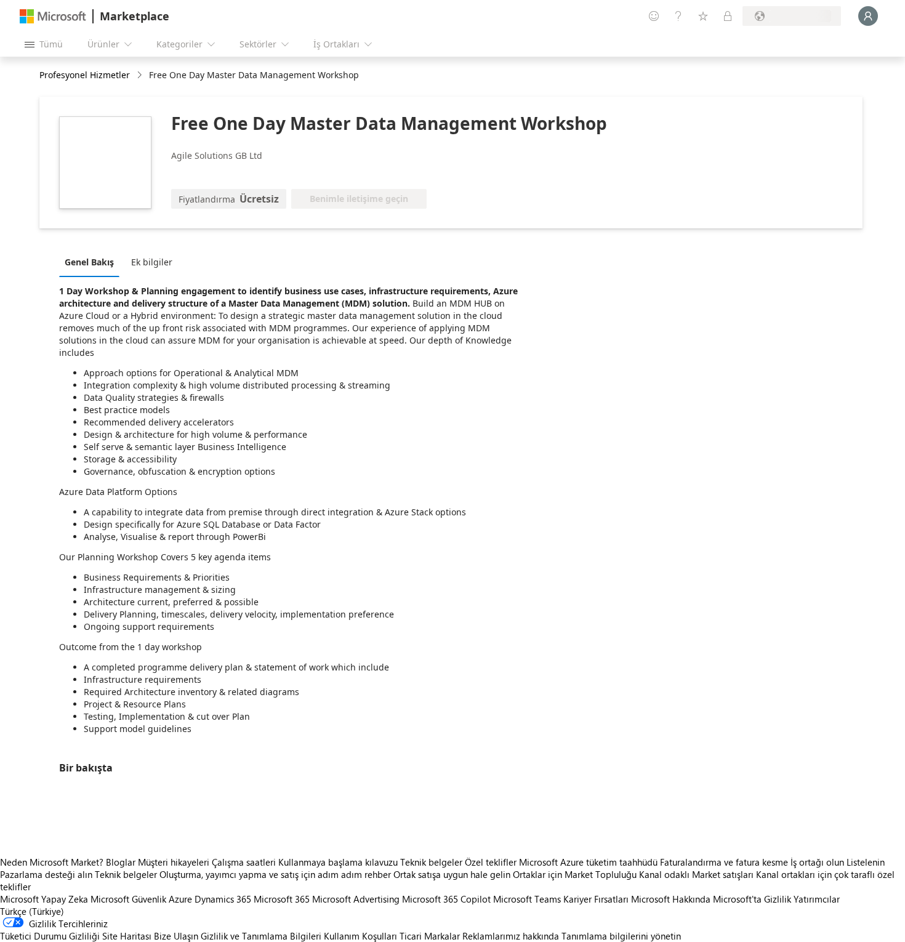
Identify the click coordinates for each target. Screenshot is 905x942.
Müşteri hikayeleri (173, 862)
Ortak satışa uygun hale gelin (451, 874)
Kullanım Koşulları (360, 936)
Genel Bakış (89, 262)
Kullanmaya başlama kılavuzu (338, 862)
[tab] (92, 261)
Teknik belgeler (431, 862)
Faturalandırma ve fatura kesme (724, 862)
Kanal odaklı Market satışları (696, 874)
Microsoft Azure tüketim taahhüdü (589, 862)
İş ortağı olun (817, 862)
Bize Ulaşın (176, 936)
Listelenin (866, 862)
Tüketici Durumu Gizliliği (50, 936)
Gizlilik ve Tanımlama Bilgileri (261, 936)
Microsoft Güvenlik (128, 899)
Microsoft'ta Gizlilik (752, 899)
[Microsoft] (53, 16)
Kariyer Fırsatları (596, 899)
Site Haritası (126, 936)
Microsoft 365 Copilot (446, 899)
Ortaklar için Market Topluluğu (575, 874)
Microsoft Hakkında (670, 899)
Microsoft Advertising (356, 899)
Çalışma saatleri (244, 862)
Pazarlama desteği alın (46, 874)
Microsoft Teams (527, 899)
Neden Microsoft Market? (51, 862)
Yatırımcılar (817, 899)
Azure (180, 899)
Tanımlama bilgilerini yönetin (621, 936)
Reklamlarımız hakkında (510, 936)
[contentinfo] (140, 75)
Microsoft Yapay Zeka (44, 899)
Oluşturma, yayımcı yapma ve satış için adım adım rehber (275, 874)
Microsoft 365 (282, 899)
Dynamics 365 (223, 899)
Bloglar (120, 862)
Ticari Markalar (430, 936)
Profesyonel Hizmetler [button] (84, 75)
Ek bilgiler (151, 262)
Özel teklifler (491, 862)
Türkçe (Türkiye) (32, 911)
